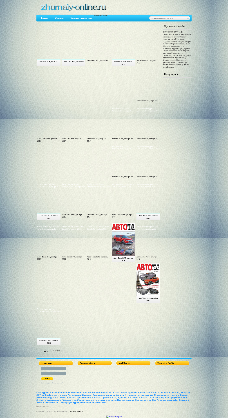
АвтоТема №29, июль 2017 (48, 62)
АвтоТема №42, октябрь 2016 (148, 299)
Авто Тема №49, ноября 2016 (148, 217)
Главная (44, 18)
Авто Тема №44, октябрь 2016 (123, 259)
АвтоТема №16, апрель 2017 (123, 63)
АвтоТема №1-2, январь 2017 (48, 217)
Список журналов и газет (81, 18)
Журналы (59, 18)
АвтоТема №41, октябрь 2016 (48, 342)
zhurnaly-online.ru (76, 411)
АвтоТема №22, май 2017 (74, 62)
